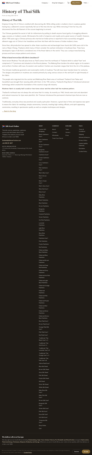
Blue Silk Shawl (43, 366)
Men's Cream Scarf (43, 182)
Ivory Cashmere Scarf (43, 164)
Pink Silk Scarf (43, 411)
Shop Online (76, 3)
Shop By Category (57, 3)
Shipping (81, 134)
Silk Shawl (42, 381)
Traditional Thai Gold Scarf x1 (43, 344)
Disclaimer (82, 148)
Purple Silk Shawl (44, 378)
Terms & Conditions (82, 130)
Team (67, 129)
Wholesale (55, 135)
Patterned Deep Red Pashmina (43, 266)
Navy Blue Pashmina (42, 234)
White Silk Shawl (44, 387)
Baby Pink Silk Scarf (43, 396)
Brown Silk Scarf (44, 400)
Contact (54, 132)
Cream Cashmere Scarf (44, 159)
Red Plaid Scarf (43, 335)
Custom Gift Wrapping (42, 130)
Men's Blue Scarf (44, 173)
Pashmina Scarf (43, 238)
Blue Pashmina (43, 203)
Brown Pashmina (44, 206)
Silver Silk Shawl (44, 384)
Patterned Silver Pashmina (43, 312)
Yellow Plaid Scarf (44, 363)
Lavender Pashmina (41, 224)
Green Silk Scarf (44, 408)
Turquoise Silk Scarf (43, 421)
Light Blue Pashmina (42, 229)
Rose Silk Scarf (43, 414)
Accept (86, 451)
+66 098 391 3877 (7, 143)
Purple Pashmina (44, 244)
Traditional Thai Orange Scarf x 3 (44, 354)
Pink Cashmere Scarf (43, 169)
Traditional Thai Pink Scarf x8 (43, 359)
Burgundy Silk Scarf (43, 404)
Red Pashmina (43, 247)
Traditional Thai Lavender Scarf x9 (44, 349)
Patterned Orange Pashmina (44, 286)
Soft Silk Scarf (43, 417)
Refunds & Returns (84, 137)
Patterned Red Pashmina (43, 307)
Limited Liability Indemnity (83, 144)
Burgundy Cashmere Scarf (43, 151)
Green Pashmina (43, 217)
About (54, 129)
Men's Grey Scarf (44, 186)
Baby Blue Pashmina (42, 196)
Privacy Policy (83, 140)
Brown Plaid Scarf (44, 324)
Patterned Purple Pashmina (44, 302)
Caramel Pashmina (44, 214)
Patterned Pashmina (42, 292)
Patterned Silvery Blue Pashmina (44, 317)
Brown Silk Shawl (44, 369)
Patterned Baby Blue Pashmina (43, 251)
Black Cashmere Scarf (44, 135)
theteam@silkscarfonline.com (11, 140)
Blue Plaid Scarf (43, 321)
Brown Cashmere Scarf (44, 145)
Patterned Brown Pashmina (44, 261)
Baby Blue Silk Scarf (43, 391)
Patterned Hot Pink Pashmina (44, 276)
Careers (67, 132)
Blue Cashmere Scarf (43, 140)
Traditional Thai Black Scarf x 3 (43, 339)
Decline (76, 451)
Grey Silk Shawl (43, 372)
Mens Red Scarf (43, 189)
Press (67, 135)
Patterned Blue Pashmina (43, 256)
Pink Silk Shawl (43, 375)
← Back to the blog (9, 111)
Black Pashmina (43, 200)
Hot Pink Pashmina (44, 220)
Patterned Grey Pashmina (43, 271)
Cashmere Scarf (43, 155)
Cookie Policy (83, 151)
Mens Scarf (42, 192)
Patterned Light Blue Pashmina (43, 281)
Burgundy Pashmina (42, 210)
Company (45, 3)
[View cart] (68, 3)
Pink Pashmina (43, 241)
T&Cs (85, 3)
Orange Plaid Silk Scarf (44, 328)
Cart (40, 428)
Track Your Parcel (57, 138)
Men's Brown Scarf (43, 177)
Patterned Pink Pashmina (43, 297)
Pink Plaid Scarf (43, 332)
